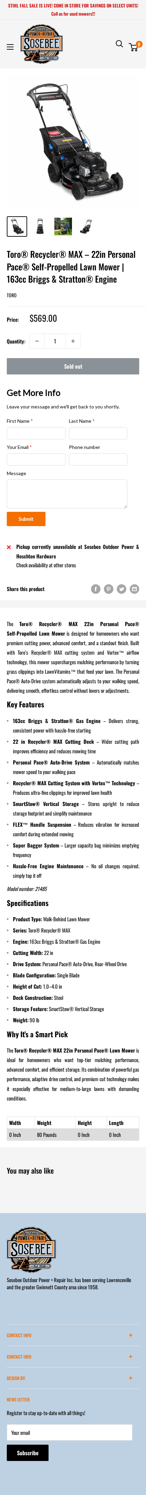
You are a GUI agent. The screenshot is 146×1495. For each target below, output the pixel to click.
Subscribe (27, 1453)
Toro (12, 295)
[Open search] (119, 44)
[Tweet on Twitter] (121, 588)
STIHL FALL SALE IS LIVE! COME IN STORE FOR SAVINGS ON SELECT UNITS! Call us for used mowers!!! (73, 9)
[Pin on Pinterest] (108, 588)
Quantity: (16, 341)
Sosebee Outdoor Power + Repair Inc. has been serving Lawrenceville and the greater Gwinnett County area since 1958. (69, 1283)
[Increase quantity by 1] (73, 341)
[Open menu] (10, 47)
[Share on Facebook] (96, 588)
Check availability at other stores (46, 565)
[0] (133, 47)
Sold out (73, 366)
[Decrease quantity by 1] (37, 341)
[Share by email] (134, 588)
